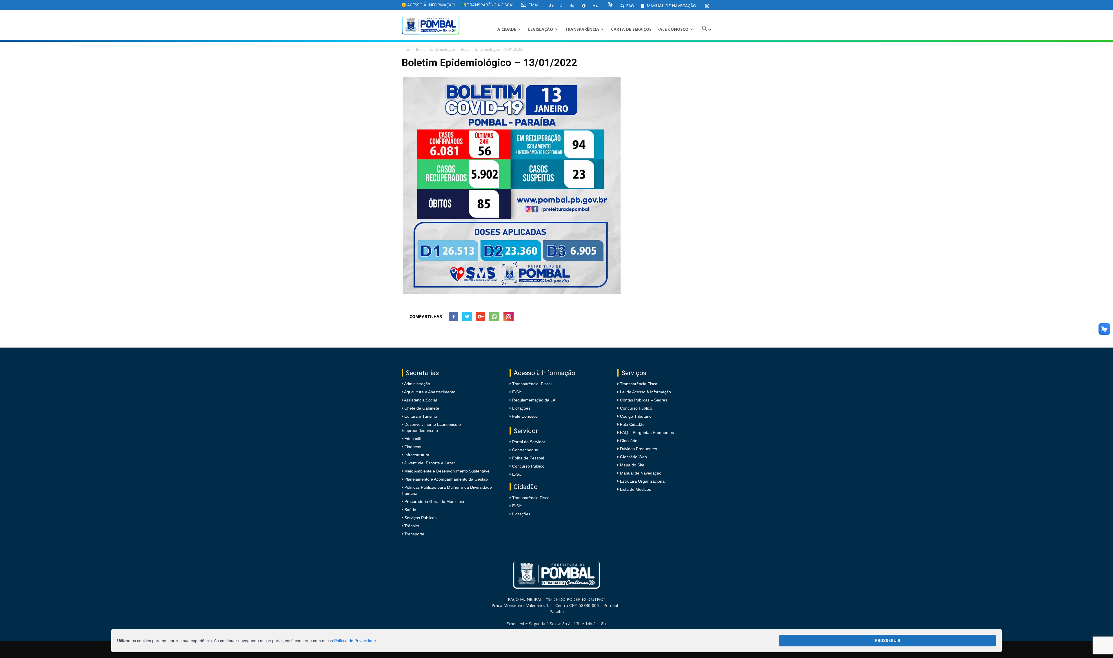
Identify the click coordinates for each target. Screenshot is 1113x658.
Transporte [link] (413, 534)
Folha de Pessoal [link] (528, 458)
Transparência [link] (582, 29)
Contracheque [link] (525, 450)
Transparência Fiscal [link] (490, 5)
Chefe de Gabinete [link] (421, 408)
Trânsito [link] (411, 526)
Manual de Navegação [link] (670, 5)
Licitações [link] (521, 408)
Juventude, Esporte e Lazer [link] (429, 463)
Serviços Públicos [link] (420, 517)
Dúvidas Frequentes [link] (638, 448)
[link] (707, 6)
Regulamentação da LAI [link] (534, 400)
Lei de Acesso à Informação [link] (645, 392)
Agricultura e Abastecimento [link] (429, 392)
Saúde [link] (409, 509)
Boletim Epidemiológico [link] (435, 49)
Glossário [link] (628, 440)
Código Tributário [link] (636, 416)
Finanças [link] (412, 446)
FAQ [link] (629, 5)
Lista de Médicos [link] (635, 489)
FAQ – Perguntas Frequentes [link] (647, 432)
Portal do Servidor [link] (528, 441)
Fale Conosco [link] (672, 29)
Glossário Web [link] (633, 457)
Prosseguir (887, 640)
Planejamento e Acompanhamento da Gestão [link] (445, 479)
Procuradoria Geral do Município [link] (434, 501)
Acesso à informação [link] (430, 5)
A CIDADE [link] (506, 29)
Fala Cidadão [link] (632, 424)
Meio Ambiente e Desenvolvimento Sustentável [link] (446, 471)
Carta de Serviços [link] (631, 29)
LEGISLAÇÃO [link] (540, 29)
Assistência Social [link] (420, 400)
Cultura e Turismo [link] (420, 416)
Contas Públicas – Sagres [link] (643, 400)
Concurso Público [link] (528, 466)
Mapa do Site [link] (632, 465)
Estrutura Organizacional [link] (642, 481)
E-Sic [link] (517, 392)
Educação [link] (413, 438)
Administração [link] (416, 383)
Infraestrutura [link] (416, 454)
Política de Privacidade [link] (355, 640)
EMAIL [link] (534, 5)
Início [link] (406, 49)
